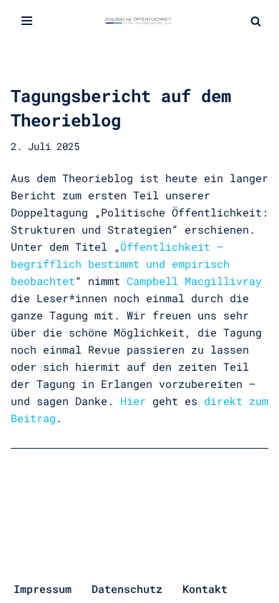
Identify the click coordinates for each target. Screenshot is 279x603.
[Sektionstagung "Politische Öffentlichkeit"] (139, 20)
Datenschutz (127, 589)
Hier (133, 401)
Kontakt (204, 589)
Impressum (43, 589)
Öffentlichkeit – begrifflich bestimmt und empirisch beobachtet (120, 263)
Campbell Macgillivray (194, 281)
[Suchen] (255, 21)
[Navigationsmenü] (27, 20)
